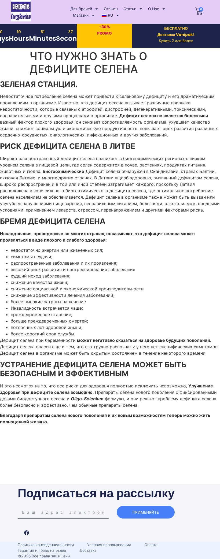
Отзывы (111, 8)
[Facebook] (26, 532)
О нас (153, 8)
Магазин (81, 15)
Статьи (129, 8)
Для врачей (81, 8)
